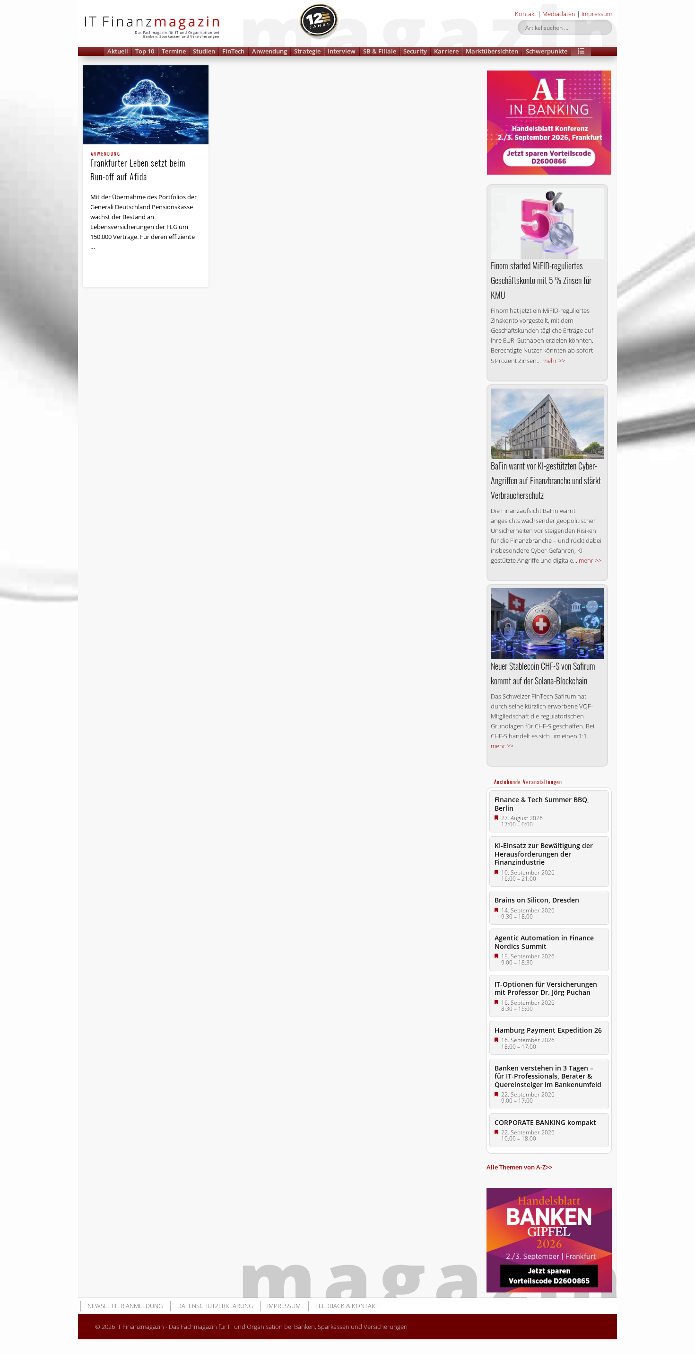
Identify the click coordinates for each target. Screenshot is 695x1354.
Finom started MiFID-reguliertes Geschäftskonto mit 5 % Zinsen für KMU (541, 280)
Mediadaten (558, 13)
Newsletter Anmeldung (125, 1305)
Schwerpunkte (546, 51)
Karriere (446, 51)
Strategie (307, 51)
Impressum (597, 13)
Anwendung (269, 51)
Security (415, 51)
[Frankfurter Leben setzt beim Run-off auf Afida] (145, 104)
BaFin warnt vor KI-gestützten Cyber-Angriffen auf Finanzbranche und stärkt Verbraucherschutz (546, 480)
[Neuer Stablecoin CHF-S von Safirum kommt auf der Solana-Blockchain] (547, 623)
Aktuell (117, 51)
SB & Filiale (379, 51)
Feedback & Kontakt (347, 1305)
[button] (581, 51)
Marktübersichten (492, 51)
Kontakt (525, 13)
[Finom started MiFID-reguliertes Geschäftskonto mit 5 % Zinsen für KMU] (547, 223)
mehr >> (553, 360)
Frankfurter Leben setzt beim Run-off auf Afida (138, 167)
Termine (174, 51)
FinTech (233, 51)
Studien (204, 51)
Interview (342, 51)
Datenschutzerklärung (215, 1305)
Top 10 (144, 51)
